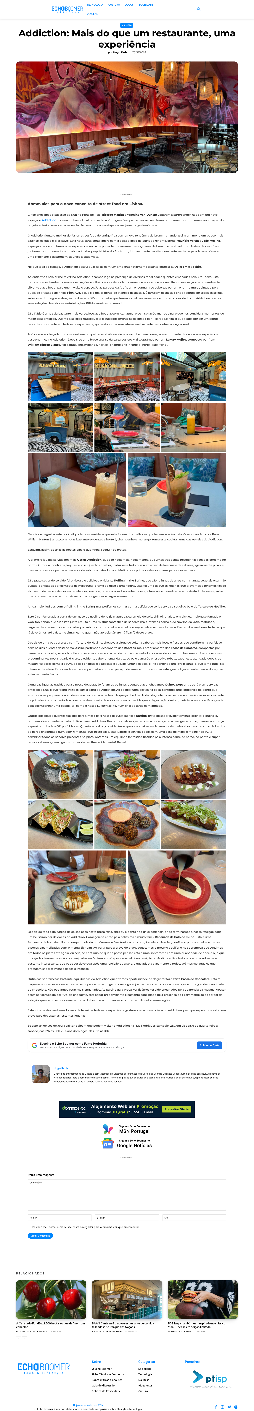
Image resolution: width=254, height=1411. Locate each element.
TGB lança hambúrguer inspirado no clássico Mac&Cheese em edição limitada (196, 1324)
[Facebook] (216, 1407)
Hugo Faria (120, 52)
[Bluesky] (229, 1407)
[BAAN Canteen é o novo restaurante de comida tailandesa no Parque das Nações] (127, 1299)
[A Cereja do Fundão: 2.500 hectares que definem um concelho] (51, 1299)
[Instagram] (222, 1407)
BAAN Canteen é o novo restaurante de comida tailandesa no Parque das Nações (123, 1324)
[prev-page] (18, 1338)
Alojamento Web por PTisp (89, 1405)
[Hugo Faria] (41, 1074)
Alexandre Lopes (37, 1331)
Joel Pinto (185, 1331)
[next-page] (24, 1338)
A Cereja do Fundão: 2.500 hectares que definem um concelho (50, 1324)
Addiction (49, 220)
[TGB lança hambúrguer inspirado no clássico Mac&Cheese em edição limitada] (203, 1299)
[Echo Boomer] (67, 9)
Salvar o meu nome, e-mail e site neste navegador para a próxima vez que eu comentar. (85, 1227)
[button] (198, 9)
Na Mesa (127, 25)
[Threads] (236, 1407)
